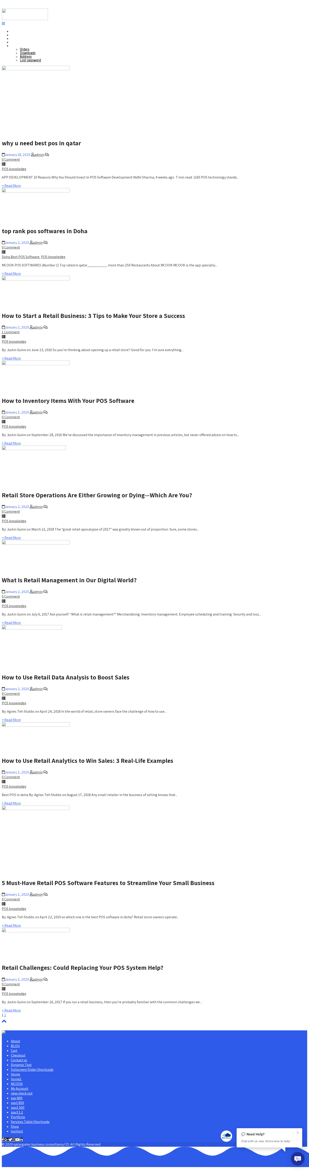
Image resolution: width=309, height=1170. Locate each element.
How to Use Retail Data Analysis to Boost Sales (65, 677)
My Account (19, 1088)
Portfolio (18, 1117)
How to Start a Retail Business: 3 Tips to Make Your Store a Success (93, 315)
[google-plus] (6, 1139)
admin (39, 154)
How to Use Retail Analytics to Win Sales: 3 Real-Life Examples (87, 760)
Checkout (18, 1055)
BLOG (15, 1045)
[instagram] (13, 1139)
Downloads (28, 53)
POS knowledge (14, 169)
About (15, 1041)
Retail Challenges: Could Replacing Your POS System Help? (82, 967)
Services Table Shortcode (30, 1121)
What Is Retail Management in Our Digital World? (69, 580)
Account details (22, 46)
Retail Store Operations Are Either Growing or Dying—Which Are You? (97, 495)
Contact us (19, 1060)
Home (15, 31)
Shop (15, 1126)
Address (26, 56)
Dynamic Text (21, 1064)
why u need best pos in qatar (41, 143)
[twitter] (10, 1139)
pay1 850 (17, 1102)
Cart (14, 1050)
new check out (22, 1093)
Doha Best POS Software (20, 256)
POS (14, 35)
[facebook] (3, 1139)
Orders (24, 49)
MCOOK (17, 1083)
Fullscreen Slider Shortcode (32, 1069)
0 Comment (11, 159)
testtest (17, 1131)
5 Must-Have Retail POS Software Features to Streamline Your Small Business (108, 883)
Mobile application (23, 38)
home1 (16, 1079)
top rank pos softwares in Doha (45, 231)
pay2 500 (17, 1107)
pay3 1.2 (17, 1112)
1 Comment (11, 332)
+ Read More (11, 185)
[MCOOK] (25, 18)
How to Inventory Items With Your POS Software (68, 400)
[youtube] (17, 1139)
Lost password (30, 60)
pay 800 (16, 1098)
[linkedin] (21, 1139)
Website (16, 42)
